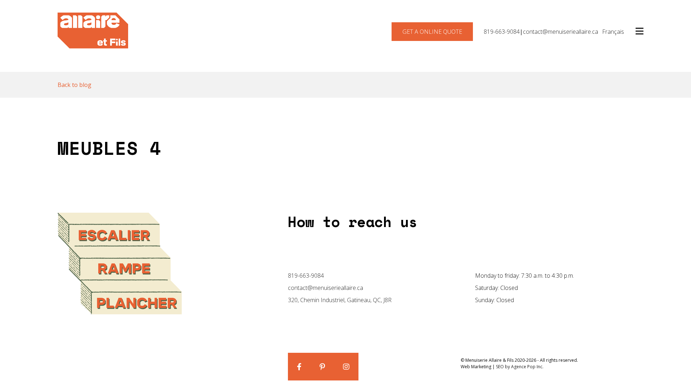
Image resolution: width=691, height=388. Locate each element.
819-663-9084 (502, 32)
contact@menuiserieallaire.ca (560, 32)
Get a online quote (432, 32)
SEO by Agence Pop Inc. (519, 367)
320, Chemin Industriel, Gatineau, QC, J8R (340, 300)
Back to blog (74, 85)
